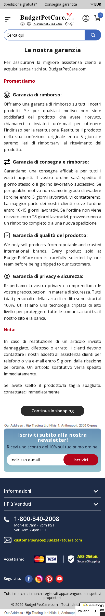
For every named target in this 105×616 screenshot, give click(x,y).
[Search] (93, 35)
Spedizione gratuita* (20, 4)
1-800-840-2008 (36, 518)
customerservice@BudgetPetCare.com (48, 540)
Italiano (83, 611)
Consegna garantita (61, 4)
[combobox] (87, 611)
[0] (97, 20)
